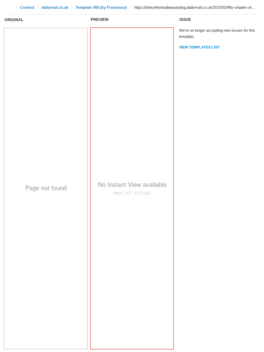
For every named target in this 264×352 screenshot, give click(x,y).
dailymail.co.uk (55, 7)
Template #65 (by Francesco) (101, 7)
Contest (27, 7)
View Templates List (199, 47)
